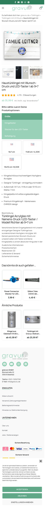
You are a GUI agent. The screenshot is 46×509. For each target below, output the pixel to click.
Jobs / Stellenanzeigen (10, 435)
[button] (41, 461)
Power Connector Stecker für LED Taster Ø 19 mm (11, 293)
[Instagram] (18, 364)
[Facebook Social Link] (15, 2)
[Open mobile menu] (3, 8)
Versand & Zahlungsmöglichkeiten (14, 401)
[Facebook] (4, 364)
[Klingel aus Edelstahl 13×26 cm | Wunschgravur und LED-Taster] (11, 319)
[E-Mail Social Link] (18, 2)
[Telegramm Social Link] (28, 2)
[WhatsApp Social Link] (25, 2)
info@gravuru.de (14, 381)
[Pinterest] (25, 364)
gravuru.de (25, 15)
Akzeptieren (22, 489)
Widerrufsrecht (7, 396)
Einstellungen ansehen (22, 502)
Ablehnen (22, 496)
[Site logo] (22, 8)
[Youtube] (11, 364)
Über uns (5, 426)
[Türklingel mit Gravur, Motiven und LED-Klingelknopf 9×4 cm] (32, 319)
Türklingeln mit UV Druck (12, 18)
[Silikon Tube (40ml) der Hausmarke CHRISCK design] (32, 279)
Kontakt (5, 430)
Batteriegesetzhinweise (10, 405)
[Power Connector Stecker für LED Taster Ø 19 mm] (11, 279)
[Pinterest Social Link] (22, 2)
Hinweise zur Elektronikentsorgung (14, 410)
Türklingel (35, 15)
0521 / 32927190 (14, 379)
